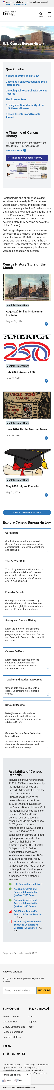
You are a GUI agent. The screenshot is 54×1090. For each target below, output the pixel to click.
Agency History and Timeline (22, 75)
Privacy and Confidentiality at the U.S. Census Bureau (25, 107)
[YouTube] (18, 1053)
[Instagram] (23, 1053)
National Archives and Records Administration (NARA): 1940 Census (26, 903)
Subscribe (44, 990)
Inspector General (33, 1070)
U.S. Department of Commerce (31, 1073)
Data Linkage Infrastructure (36, 1065)
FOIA (19, 1070)
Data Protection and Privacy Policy (21, 1067)
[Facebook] (4, 1053)
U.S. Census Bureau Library (28, 884)
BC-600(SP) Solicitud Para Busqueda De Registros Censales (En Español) (27, 924)
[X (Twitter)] (8, 1053)
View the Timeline (14, 150)
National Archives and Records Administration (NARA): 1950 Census (26, 892)
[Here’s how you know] (27, 3)
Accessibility (8, 1070)
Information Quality (11, 1065)
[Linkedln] (13, 1053)
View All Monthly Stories (27, 512)
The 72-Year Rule (16, 99)
